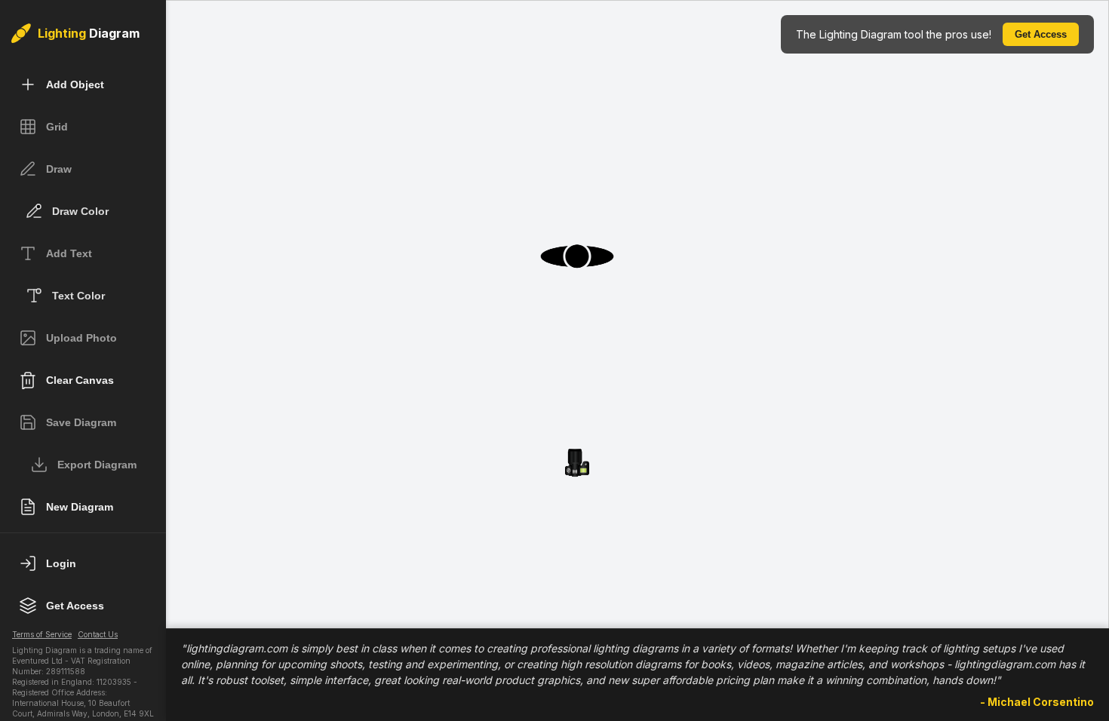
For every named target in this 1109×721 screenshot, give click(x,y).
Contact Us (98, 634)
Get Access (1041, 34)
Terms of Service (42, 634)
